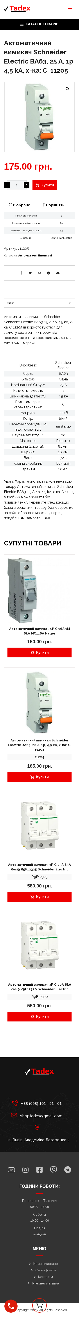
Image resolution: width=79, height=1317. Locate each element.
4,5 (61, 230)
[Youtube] (11, 1170)
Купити (47, 185)
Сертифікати (45, 1270)
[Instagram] (25, 1170)
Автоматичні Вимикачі (35, 255)
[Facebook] (39, 1170)
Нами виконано (45, 1264)
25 (61, 223)
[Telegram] (68, 1170)
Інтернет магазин (45, 1283)
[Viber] (54, 1170)
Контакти (45, 1277)
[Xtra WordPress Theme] (17, 8)
